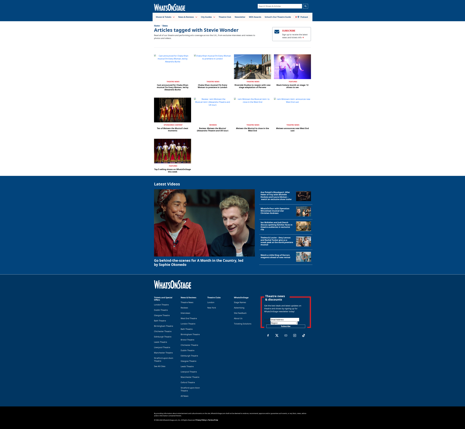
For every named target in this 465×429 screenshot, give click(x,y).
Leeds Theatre (160, 342)
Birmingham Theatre (163, 326)
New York (211, 307)
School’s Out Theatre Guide (278, 17)
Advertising (239, 307)
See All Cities (159, 366)
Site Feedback (240, 313)
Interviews (185, 313)
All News (184, 396)
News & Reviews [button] (186, 17)
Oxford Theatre (188, 382)
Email (267, 319)
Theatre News (173, 81)
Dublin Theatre (161, 310)
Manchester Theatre (163, 352)
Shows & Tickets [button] (164, 17)
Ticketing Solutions (242, 323)
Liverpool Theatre (162, 347)
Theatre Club (225, 17)
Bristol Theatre (187, 339)
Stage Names (240, 302)
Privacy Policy (200, 420)
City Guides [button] (206, 17)
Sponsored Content (173, 125)
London (210, 302)
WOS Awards (255, 17)
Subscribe (285, 326)
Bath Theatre (160, 320)
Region (267, 323)
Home (157, 25)
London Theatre (161, 304)
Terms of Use (213, 420)
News (165, 25)
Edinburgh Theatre (162, 336)
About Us (238, 318)
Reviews (213, 125)
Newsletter (240, 17)
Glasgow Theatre (162, 315)
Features (293, 81)
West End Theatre (189, 318)
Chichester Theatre (162, 331)
